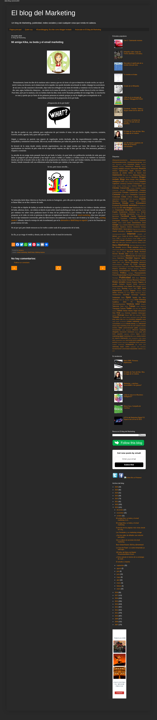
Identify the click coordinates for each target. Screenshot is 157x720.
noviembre (120, 513)
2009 (116, 619)
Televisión (115, 306)
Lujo (144, 240)
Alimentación (129, 166)
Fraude (136, 220)
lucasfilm (143, 334)
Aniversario (134, 168)
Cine (140, 186)
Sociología (134, 294)
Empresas (129, 210)
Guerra (125, 225)
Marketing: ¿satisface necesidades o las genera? (132, 384)
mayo (119, 577)
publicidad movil (134, 342)
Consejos (125, 192)
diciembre (120, 510)
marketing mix (128, 336)
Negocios (137, 258)
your (113, 350)
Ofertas (127, 262)
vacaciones (133, 349)
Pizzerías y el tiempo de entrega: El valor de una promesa (132, 121)
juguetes (120, 334)
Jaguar (119, 236)
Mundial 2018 (133, 253)
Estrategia (132, 212)
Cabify (126, 181)
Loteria (140, 240)
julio (118, 571)
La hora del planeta (126, 238)
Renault (129, 284)
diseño (128, 323)
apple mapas (126, 317)
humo (123, 330)
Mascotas (132, 245)
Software (143, 294)
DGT (127, 199)
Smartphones (116, 294)
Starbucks (115, 299)
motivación (124, 338)
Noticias (136, 260)
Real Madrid (122, 280)
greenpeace (142, 327)
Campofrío (142, 181)
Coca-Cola (124, 188)
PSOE (135, 264)
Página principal (15, 30)
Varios (119, 311)
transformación (117, 348)
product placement (123, 342)
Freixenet (143, 220)
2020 (144, 162)
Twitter (129, 308)
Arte (144, 171)
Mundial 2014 (123, 254)
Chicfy (129, 186)
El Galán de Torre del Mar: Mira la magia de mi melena (134, 132)
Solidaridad (116, 297)
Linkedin (122, 240)
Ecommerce (141, 203)
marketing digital (117, 336)
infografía (115, 332)
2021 (116, 501)
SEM (135, 288)
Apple (131, 171)
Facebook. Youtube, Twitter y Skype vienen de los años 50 (133, 109)
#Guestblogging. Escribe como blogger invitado (53, 30)
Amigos (144, 166)
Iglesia (130, 229)
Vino (113, 313)
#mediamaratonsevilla (119, 162)
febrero (119, 586)
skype (122, 346)
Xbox (134, 315)
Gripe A (121, 225)
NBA (133, 256)
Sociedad (126, 295)
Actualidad (130, 164)
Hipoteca (123, 227)
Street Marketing (140, 299)
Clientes (115, 188)
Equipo (144, 210)
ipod (140, 332)
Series (114, 292)
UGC (137, 308)
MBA (113, 242)
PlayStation (142, 270)
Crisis (123, 197)
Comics (143, 188)
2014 (116, 604)
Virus (122, 313)
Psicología (115, 277)
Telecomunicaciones (118, 304)
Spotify (135, 297)
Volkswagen (142, 313)
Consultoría (142, 192)
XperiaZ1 (138, 315)
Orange (126, 264)
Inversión (139, 234)
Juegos (136, 236)
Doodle (125, 203)
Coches (132, 188)
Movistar (115, 253)
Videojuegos (142, 310)
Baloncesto (137, 175)
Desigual (124, 201)
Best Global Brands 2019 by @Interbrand (129, 545)
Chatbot (124, 186)
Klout (140, 236)
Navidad (129, 258)
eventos (114, 327)
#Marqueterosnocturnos (119, 160)
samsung (115, 346)
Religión (122, 284)
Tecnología (141, 302)
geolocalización (128, 327)
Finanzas (115, 218)
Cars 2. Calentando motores (133, 40)
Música (129, 256)
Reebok (128, 282)
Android (121, 168)
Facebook (125, 216)
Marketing (123, 244)
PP (131, 264)
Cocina (138, 188)
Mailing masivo (40, 252)
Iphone (114, 236)
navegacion (135, 338)
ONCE (118, 262)
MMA (117, 242)
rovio (144, 344)
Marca (114, 245)
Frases (131, 220)
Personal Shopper (133, 268)
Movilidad (143, 251)
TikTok (126, 306)
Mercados (127, 249)
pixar (124, 340)
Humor (115, 229)
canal (144, 319)
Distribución (116, 203)
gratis (136, 328)
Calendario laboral (133, 181)
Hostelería (136, 227)
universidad (126, 348)
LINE (117, 238)
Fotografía (142, 218)
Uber (140, 308)
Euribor (143, 212)
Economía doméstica (128, 205)
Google (115, 225)
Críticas (129, 197)
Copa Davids (125, 194)
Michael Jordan (121, 251)
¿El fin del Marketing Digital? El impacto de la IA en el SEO (134, 418)
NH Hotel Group (141, 256)
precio (135, 340)
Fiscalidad (124, 218)
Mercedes (133, 249)
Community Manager (118, 190)
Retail (130, 286)
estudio (143, 325)
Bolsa (127, 179)
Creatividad (116, 197)
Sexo (132, 292)
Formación (132, 218)
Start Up (121, 299)
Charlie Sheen (116, 186)
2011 (116, 613)
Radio (137, 277)
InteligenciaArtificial (140, 231)
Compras (143, 190)
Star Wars (142, 297)
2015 (116, 601)
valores (140, 348)
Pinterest (134, 270)
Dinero (143, 201)
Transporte (116, 308)
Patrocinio (138, 266)
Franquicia (124, 220)
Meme (122, 249)
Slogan (144, 292)
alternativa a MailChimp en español (73, 220)
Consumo (116, 194)
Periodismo (122, 268)
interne (136, 332)
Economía (115, 205)
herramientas (116, 330)
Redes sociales (119, 282)
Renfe (135, 284)
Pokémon (115, 273)
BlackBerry (134, 177)
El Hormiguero (142, 205)
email (114, 325)
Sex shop (127, 292)
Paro (132, 266)
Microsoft (130, 251)
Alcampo (121, 166)
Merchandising (141, 249)
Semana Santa (141, 290)
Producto (130, 275)
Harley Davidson (140, 225)
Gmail (144, 222)
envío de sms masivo (134, 325)
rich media (138, 344)
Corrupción (142, 194)
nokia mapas (142, 338)
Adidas (137, 164)
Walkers (114, 315)
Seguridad (126, 290)
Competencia (132, 190)
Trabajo (132, 306)
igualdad (128, 330)
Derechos (115, 201)
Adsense (143, 164)
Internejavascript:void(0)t (118, 234)
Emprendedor (119, 210)
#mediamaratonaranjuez (138, 160)
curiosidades (116, 323)
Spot (128, 297)
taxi (138, 346)
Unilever (114, 310)
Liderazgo (115, 240)
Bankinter (114, 177)
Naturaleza (120, 258)
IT (122, 229)
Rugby (119, 288)
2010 (116, 616)
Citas (144, 186)
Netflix (143, 258)
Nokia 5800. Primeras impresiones (131, 361)
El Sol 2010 (116, 207)
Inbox (139, 229)
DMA (131, 199)
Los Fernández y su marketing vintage (129, 532)
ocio (113, 340)
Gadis (129, 222)
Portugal (130, 273)
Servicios (120, 292)
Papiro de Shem (126, 266)
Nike (125, 260)
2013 (116, 607)
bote (127, 319)
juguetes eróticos (129, 334)
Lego (138, 238)
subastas (133, 346)
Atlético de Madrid (135, 173)
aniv (121, 317)
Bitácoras (128, 177)
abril (118, 580)
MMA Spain (122, 242)
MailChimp (31, 252)
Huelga (143, 227)
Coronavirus (134, 194)
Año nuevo (129, 175)
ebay (137, 323)
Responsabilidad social (119, 286)
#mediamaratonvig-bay (134, 162)
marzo (119, 583)
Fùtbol (119, 222)
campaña (139, 319)
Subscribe (129, 465)
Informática (121, 231)
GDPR (124, 222)
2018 (116, 592)
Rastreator (115, 280)
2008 (116, 621)
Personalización (124, 270)
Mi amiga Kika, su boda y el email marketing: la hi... (127, 519)
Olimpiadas (134, 262)
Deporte (142, 199)
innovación (123, 332)
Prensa (114, 275)
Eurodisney (131, 214)
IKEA (120, 229)
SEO (139, 288)
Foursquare (116, 220)
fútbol (120, 328)
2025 (116, 490)
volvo (144, 348)
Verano (130, 311)
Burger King (134, 179)
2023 (116, 496)
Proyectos (143, 275)
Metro (113, 251)
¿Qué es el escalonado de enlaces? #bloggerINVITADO (133, 98)
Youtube (115, 317)
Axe (124, 175)
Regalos (134, 282)
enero (119, 589)
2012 (116, 610)
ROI (133, 277)
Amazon (137, 166)
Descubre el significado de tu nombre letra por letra (133, 64)
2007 (116, 624)
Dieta (137, 201)
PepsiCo (115, 268)
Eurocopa (123, 214)
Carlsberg (123, 183)
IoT (145, 234)
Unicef (144, 308)
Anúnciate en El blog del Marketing (88, 30)
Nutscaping (143, 260)
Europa (138, 214)
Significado (138, 292)
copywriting (143, 321)
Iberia (125, 229)
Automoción (117, 175)
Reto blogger (137, 286)
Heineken (115, 227)
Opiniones (142, 262)
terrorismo (143, 346)
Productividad (121, 275)
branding (132, 319)
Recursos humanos (139, 280)
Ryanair (130, 288)
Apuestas (138, 170)
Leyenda (143, 238)
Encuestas (137, 210)
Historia (129, 227)
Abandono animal (121, 164)
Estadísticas (123, 212)
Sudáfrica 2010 (119, 302)
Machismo (128, 242)
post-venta (129, 340)
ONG (122, 262)
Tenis (122, 306)
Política (123, 273)
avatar (138, 317)
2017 (116, 595)
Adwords (115, 166)
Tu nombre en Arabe (130, 74)
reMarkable (143, 342)
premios (114, 342)
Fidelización (142, 216)
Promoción (136, 275)
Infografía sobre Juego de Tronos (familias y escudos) (133, 52)
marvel (134, 336)
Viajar (135, 311)
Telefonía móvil (133, 304)
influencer (135, 330)
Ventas (125, 311)
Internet (131, 233)
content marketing (133, 321)
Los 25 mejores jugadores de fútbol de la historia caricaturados (133, 144)
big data (143, 317)
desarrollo (123, 323)
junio (118, 574)
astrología (133, 317)
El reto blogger (126, 208)
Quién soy (29, 30)
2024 (116, 493)
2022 (116, 498)
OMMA (114, 262)
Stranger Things (129, 299)
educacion (142, 323)
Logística (134, 240)
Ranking (143, 278)
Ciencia (134, 186)
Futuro (114, 222)
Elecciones (136, 207)
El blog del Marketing (43, 13)
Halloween (131, 225)
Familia (133, 216)
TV (132, 302)
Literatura (129, 240)
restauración (130, 344)
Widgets (127, 315)
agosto (119, 568)
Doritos (132, 203)
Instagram (129, 231)
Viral (118, 313)
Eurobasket (115, 214)
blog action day (117, 319)
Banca (143, 175)
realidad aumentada (118, 344)
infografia (143, 330)
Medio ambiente (133, 247)
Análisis (114, 170)
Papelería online (116, 266)
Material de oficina (141, 245)
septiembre (120, 565)
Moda (136, 251)
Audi (144, 173)
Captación (115, 183)
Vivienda (127, 313)
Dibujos (131, 201)
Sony (122, 297)
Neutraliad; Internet (117, 260)
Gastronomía (136, 222)
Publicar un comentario (21, 262)
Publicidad (125, 277)
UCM (133, 308)
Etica (138, 212)
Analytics (115, 168)
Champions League (139, 183)
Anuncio (142, 168)
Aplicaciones (123, 171)
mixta (139, 336)
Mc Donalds (116, 247)
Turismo (123, 308)
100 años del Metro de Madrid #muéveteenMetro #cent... (126, 553)
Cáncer (122, 199)
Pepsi (144, 266)
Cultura (136, 197)
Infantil (114, 231)
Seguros (133, 290)
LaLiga (134, 238)
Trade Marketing (141, 306)
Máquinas (122, 256)
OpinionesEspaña (117, 264)
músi (130, 338)
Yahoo (144, 315)
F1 (142, 214)
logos (138, 334)
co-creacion (123, 321)
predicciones (141, 340)
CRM (122, 181)
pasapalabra (119, 340)
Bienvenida (121, 177)
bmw (124, 319)
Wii (131, 315)
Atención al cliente (119, 173)
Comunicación (116, 192)
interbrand (130, 332)
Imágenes (134, 229)
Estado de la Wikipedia (131, 86)
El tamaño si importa (123, 562)
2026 (116, 487)
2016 (116, 598)
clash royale (115, 321)
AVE (113, 164)
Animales (127, 168)
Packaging (142, 264)
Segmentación (117, 290)
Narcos (114, 258)
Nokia (130, 260)
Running (124, 288)
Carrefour (130, 183)
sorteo (127, 346)
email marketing (84, 215)
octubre (119, 516)
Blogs (122, 179)
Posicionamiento (140, 273)
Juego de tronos (127, 236)
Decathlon (135, 199)
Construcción (133, 192)
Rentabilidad (142, 284)
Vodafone (134, 313)
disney (133, 323)
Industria (143, 229)
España (114, 212)
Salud (144, 288)
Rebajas (129, 280)
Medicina (124, 247)
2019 (116, 507)
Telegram (143, 304)
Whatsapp (120, 315)
